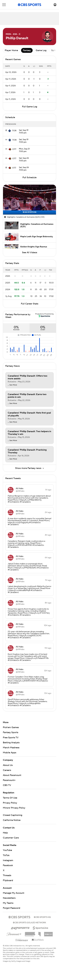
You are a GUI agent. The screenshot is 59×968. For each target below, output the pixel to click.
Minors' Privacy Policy (14, 807)
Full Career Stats (29, 303)
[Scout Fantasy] (21, 939)
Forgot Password (11, 908)
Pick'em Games (11, 727)
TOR (14, 130)
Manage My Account (13, 893)
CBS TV (7, 785)
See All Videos (29, 252)
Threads (7, 875)
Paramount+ (9, 780)
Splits (54, 50)
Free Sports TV (10, 737)
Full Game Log (29, 106)
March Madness (11, 747)
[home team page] (9, 130)
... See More (12, 385)
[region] (29, 199)
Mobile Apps (9, 752)
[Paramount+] (13, 933)
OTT (14, 149)
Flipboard (8, 880)
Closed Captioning (12, 815)
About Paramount (12, 775)
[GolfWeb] (38, 940)
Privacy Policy (10, 802)
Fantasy (27, 50)
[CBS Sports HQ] (42, 916)
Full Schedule (29, 177)
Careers (7, 770)
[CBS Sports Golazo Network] (29, 922)
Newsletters (9, 898)
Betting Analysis (11, 742)
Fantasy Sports (10, 732)
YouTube (7, 850)
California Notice (11, 820)
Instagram (8, 860)
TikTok (6, 855)
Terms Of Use (10, 797)
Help (5, 832)
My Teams (8, 903)
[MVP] (48, 933)
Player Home (11, 50)
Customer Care (11, 837)
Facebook (8, 865)
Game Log (41, 50)
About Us (8, 765)
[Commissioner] (33, 933)
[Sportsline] (40, 927)
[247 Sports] (20, 927)
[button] (4, 4)
